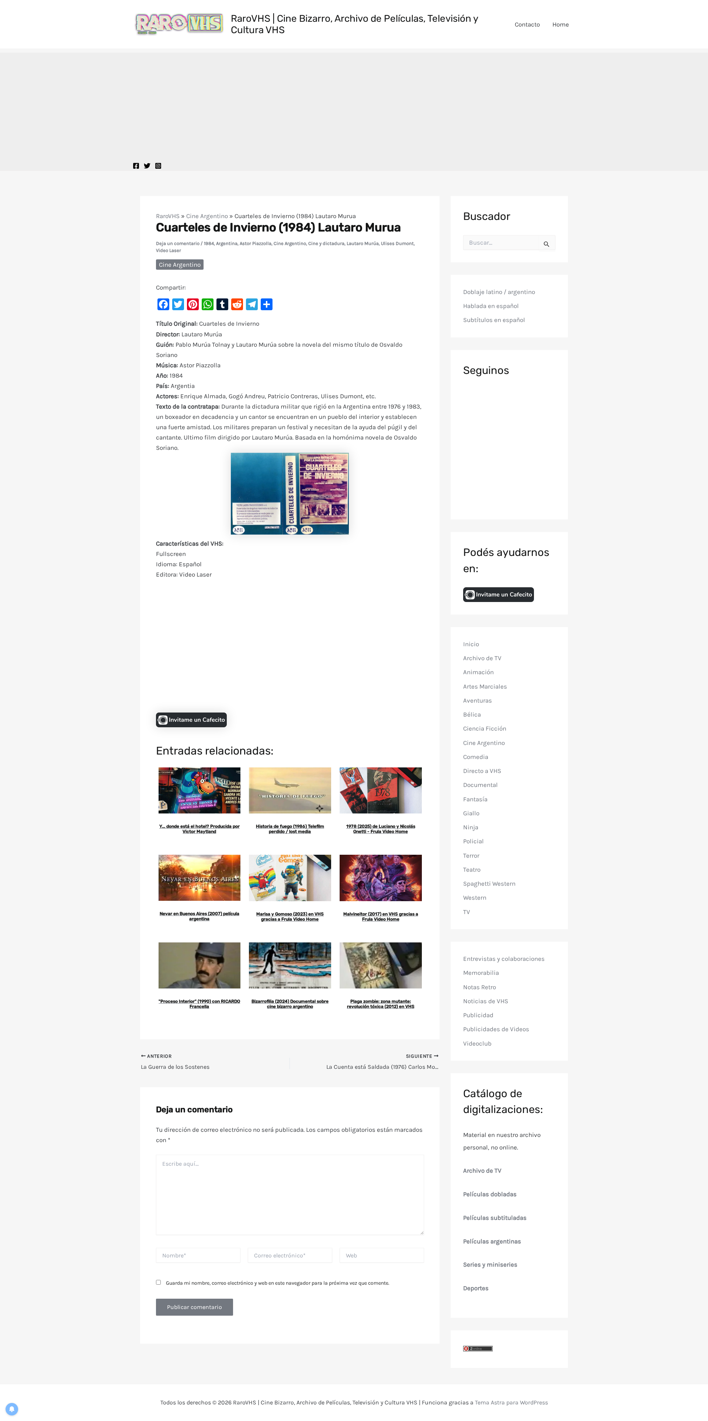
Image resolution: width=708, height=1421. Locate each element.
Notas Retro (479, 987)
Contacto (527, 24)
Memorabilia (481, 973)
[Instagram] (158, 165)
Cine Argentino (207, 216)
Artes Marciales (485, 686)
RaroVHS (168, 216)
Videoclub (477, 1043)
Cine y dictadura (326, 243)
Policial (473, 841)
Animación (478, 672)
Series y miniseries (490, 1264)
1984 (209, 243)
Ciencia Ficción (484, 728)
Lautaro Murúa (363, 243)
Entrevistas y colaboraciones (504, 958)
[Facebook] (136, 165)
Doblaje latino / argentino (499, 291)
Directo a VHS (482, 770)
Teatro (471, 869)
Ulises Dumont (397, 243)
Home (560, 24)
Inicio (471, 644)
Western (474, 898)
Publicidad (478, 1015)
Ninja (470, 827)
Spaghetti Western (489, 883)
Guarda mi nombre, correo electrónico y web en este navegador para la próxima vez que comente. (277, 1283)
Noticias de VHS (485, 1001)
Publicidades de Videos (496, 1029)
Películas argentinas (492, 1241)
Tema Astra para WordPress (511, 1402)
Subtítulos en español (494, 320)
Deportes (476, 1288)
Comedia (475, 756)
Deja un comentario (177, 243)
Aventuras (477, 700)
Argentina (226, 243)
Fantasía (475, 799)
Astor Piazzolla (255, 243)
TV (466, 912)
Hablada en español (491, 306)
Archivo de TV (482, 658)
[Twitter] (147, 165)
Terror (471, 855)
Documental (480, 785)
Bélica (472, 714)
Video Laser (168, 250)
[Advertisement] (354, 104)
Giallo (471, 813)
